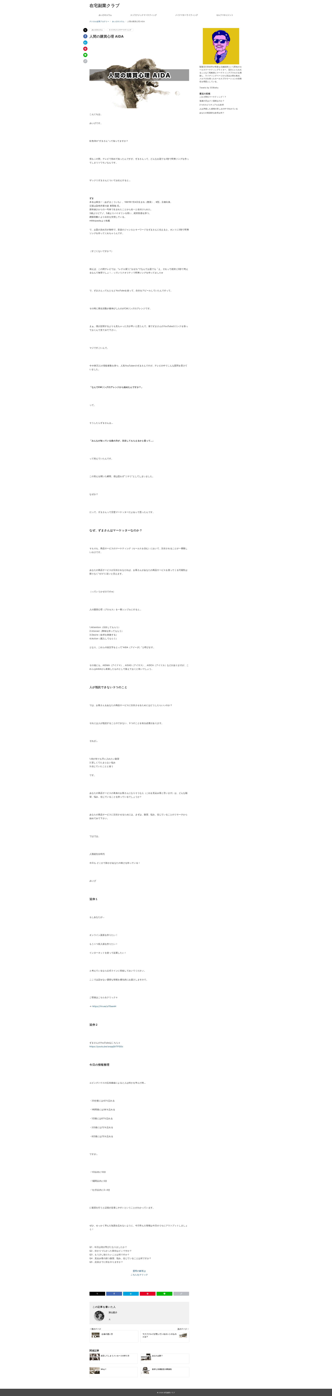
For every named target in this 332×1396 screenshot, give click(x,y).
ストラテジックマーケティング (120, 30)
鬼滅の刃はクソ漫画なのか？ (211, 101)
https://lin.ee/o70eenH (104, 1006)
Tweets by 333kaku (208, 87)
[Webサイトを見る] (110, 1319)
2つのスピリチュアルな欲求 (211, 105)
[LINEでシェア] (85, 55)
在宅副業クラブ (104, 6)
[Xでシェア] (85, 30)
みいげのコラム (97, 30)
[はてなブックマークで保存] (85, 42)
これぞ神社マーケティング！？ (212, 97)
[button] (85, 61)
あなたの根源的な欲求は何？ (211, 113)
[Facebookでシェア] (85, 36)
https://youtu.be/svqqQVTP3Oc (106, 1046)
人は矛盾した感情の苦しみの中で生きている (218, 109)
